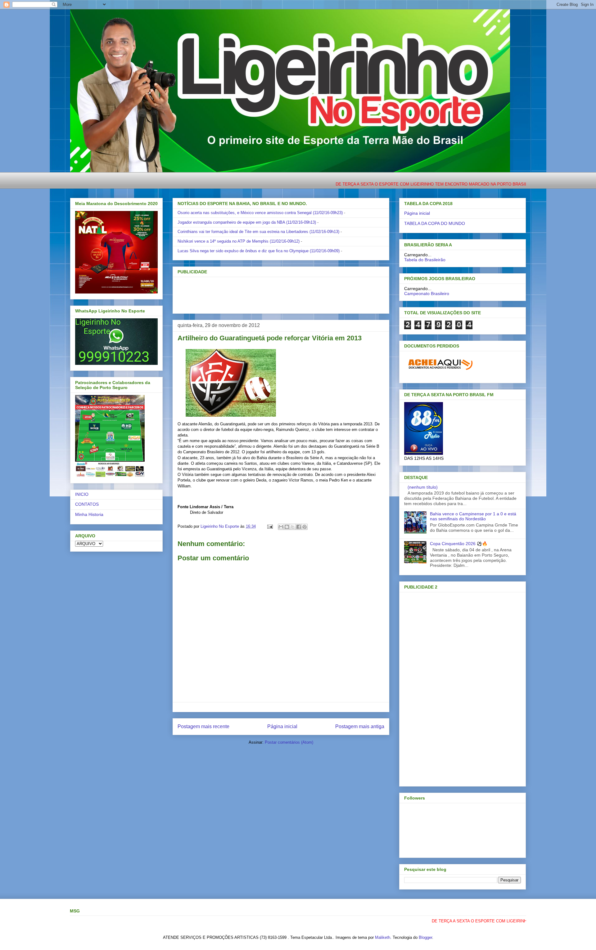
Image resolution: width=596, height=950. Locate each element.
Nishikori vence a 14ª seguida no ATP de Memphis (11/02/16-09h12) (239, 241)
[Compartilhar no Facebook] (299, 527)
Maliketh (382, 937)
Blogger (425, 937)
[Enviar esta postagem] (269, 526)
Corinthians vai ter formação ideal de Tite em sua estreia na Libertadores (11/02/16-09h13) (258, 231)
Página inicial (282, 726)
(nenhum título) (423, 487)
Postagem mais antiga (359, 726)
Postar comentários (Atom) (289, 742)
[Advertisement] (271, 293)
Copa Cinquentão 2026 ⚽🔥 (458, 543)
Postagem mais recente (203, 726)
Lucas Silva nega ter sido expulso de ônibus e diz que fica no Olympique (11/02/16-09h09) (259, 251)
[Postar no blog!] (287, 527)
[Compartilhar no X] (293, 527)
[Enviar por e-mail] (281, 527)
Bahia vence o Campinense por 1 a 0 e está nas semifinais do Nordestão (473, 516)
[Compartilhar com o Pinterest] (304, 527)
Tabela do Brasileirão (424, 259)
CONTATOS (87, 504)
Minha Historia (89, 514)
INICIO (81, 494)
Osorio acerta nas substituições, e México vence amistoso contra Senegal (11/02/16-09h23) (260, 212)
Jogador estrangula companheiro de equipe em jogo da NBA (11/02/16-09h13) (247, 222)
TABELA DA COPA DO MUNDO (434, 223)
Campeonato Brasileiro (426, 293)
